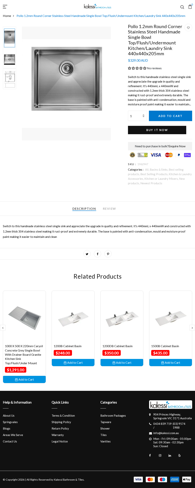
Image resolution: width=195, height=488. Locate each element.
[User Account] (188, 28)
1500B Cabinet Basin (165, 346)
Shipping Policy (61, 422)
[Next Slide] (192, 327)
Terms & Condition (63, 415)
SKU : (132, 164)
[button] (137, 68)
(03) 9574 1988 (179, 425)
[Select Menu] (9, 6)
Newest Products (151, 183)
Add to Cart (170, 115)
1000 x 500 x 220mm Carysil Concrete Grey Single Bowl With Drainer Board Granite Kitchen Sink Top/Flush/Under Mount (24, 354)
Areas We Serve (13, 435)
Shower (105, 428)
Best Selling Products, (154, 174)
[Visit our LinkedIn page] (172, 455)
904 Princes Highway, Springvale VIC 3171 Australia (172, 416)
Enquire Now (177, 146)
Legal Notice (60, 441)
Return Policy (60, 428)
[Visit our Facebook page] (153, 455)
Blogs (6, 428)
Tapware (105, 422)
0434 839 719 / (162, 425)
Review (109, 208)
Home (7, 15)
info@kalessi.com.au (166, 433)
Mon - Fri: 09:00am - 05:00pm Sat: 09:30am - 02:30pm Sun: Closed (172, 442)
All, (147, 169)
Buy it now (157, 130)
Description (84, 208)
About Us (8, 415)
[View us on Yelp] (182, 455)
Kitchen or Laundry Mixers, (161, 178)
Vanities (105, 441)
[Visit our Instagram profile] (162, 455)
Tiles (103, 435)
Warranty (58, 435)
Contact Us (10, 441)
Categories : (136, 169)
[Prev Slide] (3, 327)
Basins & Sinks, (159, 169)
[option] (9, 37)
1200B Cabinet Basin (68, 346)
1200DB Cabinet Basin (117, 346)
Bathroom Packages (113, 415)
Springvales (10, 422)
